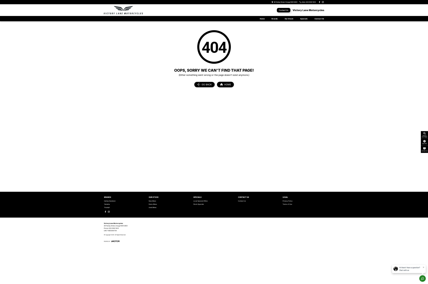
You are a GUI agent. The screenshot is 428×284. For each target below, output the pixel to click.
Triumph (107, 207)
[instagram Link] (322, 2)
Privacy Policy (287, 201)
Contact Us (283, 10)
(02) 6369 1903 (114, 228)
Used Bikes (152, 207)
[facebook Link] (319, 2)
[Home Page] (123, 10)
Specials (303, 19)
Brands (275, 19)
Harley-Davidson (110, 201)
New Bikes (152, 201)
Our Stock (289, 19)
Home (262, 19)
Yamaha (107, 204)
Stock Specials (198, 204)
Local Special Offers (200, 201)
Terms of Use (287, 204)
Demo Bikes (153, 204)
